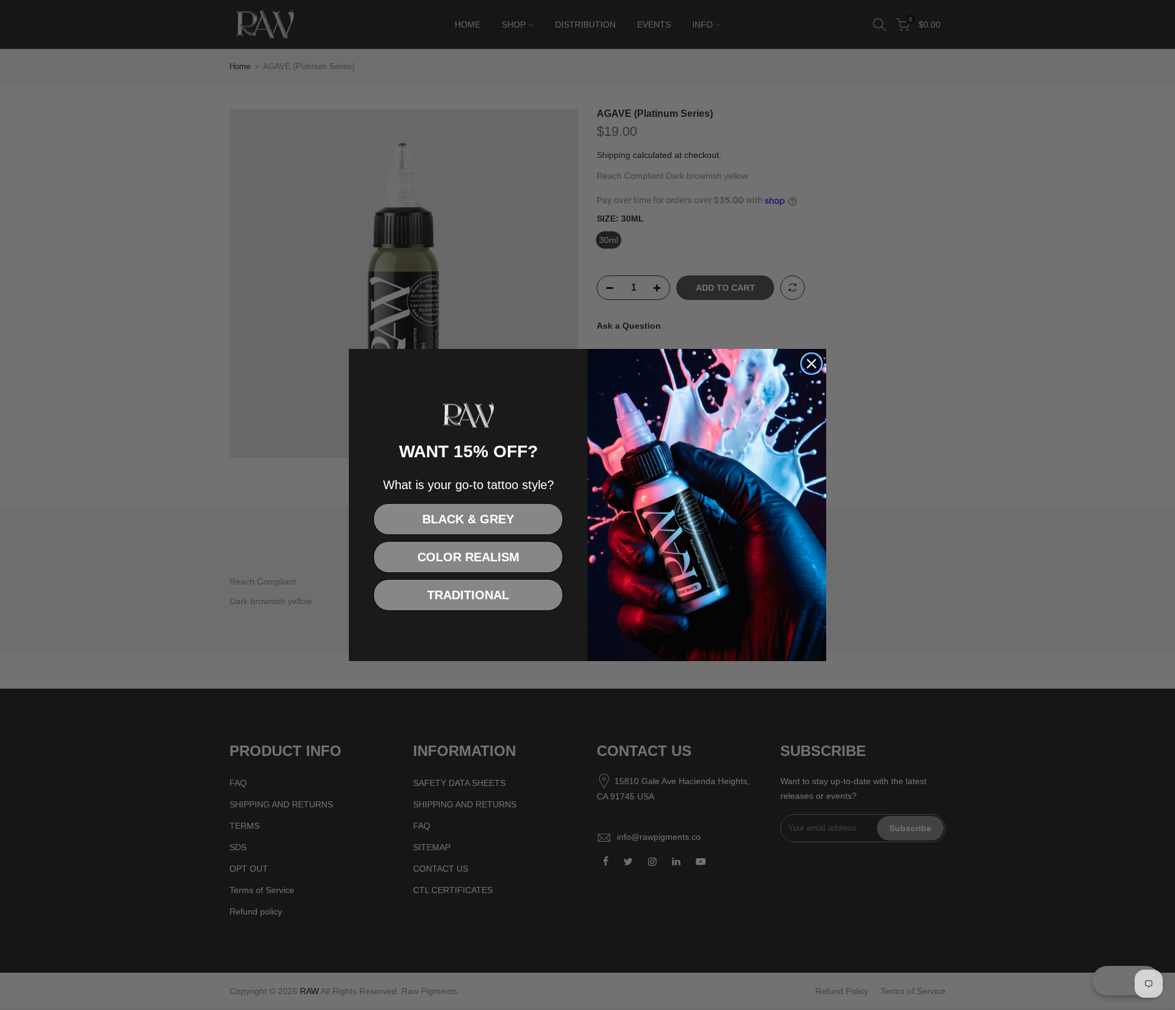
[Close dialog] (811, 363)
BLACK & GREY (468, 519)
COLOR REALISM (468, 557)
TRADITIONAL (468, 595)
